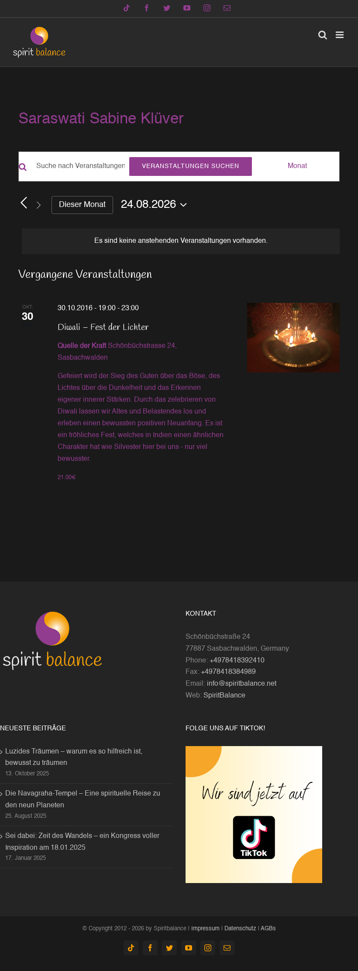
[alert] (181, 241)
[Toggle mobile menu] (340, 34)
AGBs (268, 929)
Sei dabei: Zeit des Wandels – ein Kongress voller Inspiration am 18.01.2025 (82, 842)
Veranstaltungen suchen (190, 166)
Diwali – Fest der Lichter (103, 327)
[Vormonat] (23, 203)
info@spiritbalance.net (241, 683)
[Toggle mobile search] (322, 34)
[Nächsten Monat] (38, 205)
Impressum (205, 929)
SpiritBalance (224, 695)
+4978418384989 (228, 672)
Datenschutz (240, 929)
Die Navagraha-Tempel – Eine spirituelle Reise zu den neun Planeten (82, 799)
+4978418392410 (237, 660)
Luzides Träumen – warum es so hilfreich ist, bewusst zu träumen (73, 757)
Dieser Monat (82, 205)
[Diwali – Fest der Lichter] (293, 337)
